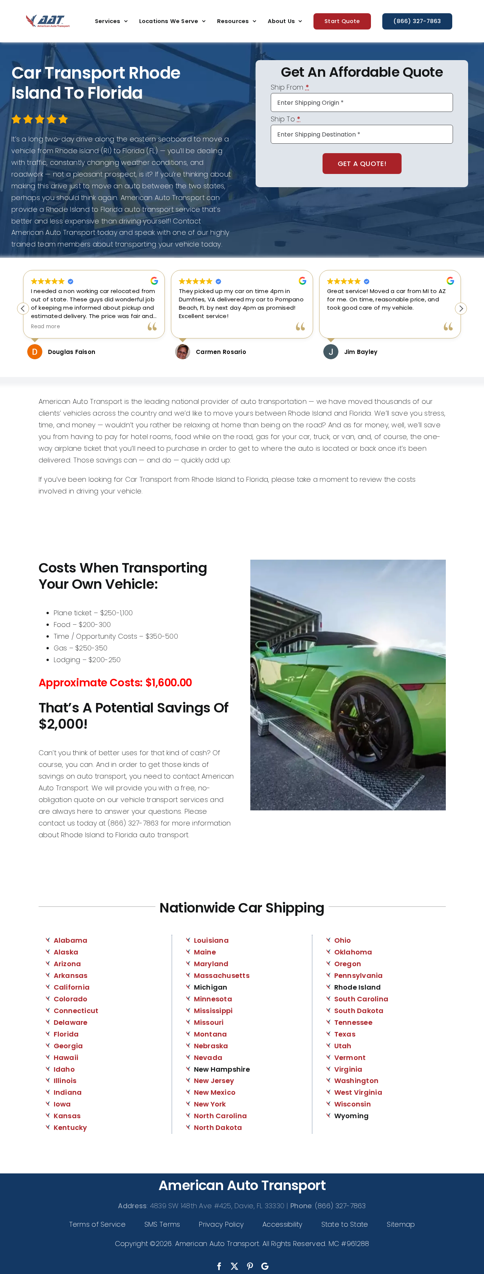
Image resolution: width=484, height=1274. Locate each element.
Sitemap (401, 1224)
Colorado (71, 999)
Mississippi (213, 1010)
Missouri (209, 1022)
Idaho (64, 1069)
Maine (205, 952)
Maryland (211, 963)
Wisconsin (352, 1104)
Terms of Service (97, 1224)
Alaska (66, 952)
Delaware (71, 1022)
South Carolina (361, 999)
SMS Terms (162, 1224)
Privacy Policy (221, 1224)
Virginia (348, 1069)
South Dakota (359, 1010)
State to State (344, 1224)
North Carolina (220, 1115)
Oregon (347, 963)
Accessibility (282, 1224)
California (72, 987)
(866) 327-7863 (340, 1205)
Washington (356, 1080)
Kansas (67, 1115)
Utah (343, 1046)
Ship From (290, 88)
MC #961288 (349, 1243)
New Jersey (214, 1080)
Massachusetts (222, 975)
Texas (344, 1034)
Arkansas (71, 975)
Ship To (285, 120)
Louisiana (211, 940)
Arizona (67, 963)
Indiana (68, 1092)
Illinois (65, 1080)
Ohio (342, 940)
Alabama (71, 940)
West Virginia (358, 1092)
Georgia (68, 1046)
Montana (210, 1034)
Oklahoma (353, 952)
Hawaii (66, 1057)
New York (210, 1104)
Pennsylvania (358, 975)
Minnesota (213, 999)
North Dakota (218, 1127)
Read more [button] (379, 326)
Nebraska (211, 1046)
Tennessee (353, 1022)
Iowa (62, 1104)
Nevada (208, 1057)
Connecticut (76, 1010)
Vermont (350, 1057)
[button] (461, 308)
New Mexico (215, 1092)
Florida (66, 1034)
